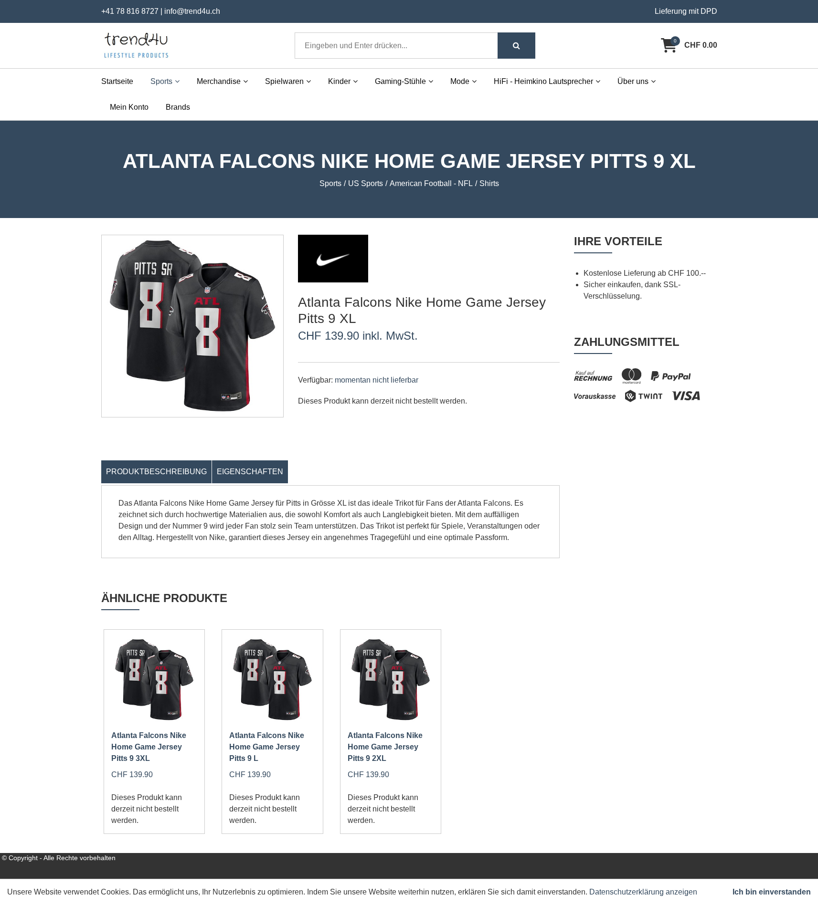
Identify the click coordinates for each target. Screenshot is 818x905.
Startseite (117, 81)
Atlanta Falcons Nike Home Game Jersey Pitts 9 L (266, 746)
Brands (178, 107)
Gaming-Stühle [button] (400, 81)
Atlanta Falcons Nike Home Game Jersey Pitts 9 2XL (385, 746)
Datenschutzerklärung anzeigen (643, 892)
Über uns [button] (632, 81)
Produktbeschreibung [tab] (156, 472)
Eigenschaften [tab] (250, 472)
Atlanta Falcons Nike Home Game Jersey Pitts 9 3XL (148, 746)
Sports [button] (161, 81)
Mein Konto (129, 107)
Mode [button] (459, 81)
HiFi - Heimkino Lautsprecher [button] (543, 81)
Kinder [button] (339, 81)
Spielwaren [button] (284, 81)
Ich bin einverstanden (772, 892)
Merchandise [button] (219, 81)
